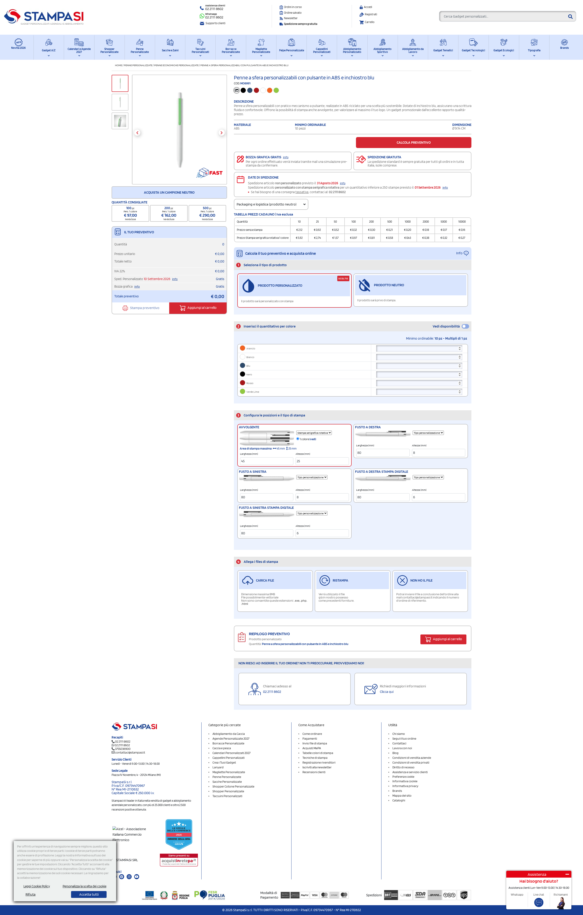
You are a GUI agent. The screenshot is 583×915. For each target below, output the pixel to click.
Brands (564, 47)
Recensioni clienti (313, 772)
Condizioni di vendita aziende (411, 757)
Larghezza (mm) (249, 453)
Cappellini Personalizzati (321, 50)
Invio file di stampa (314, 743)
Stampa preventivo (144, 308)
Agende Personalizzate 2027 (230, 738)
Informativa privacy (405, 786)
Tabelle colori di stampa (317, 753)
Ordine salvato (293, 12)
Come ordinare (312, 734)
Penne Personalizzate (140, 50)
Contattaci (399, 743)
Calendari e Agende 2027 (79, 50)
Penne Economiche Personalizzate (176, 65)
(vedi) (312, 439)
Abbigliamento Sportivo (382, 50)
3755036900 (122, 749)
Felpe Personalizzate (291, 50)
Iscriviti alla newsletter (317, 767)
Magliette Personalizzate (261, 50)
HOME (118, 65)
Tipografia (534, 50)
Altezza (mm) (303, 453)
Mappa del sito (402, 795)
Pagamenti (309, 738)
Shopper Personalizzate (109, 50)
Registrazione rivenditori (318, 762)
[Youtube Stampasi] (136, 877)
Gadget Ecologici (504, 50)
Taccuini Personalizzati (200, 50)
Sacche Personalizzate (227, 781)
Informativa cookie (404, 781)
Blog (395, 753)
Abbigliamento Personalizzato (352, 50)
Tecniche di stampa (314, 757)
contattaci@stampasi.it (130, 752)
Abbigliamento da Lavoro (413, 50)
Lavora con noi (402, 748)
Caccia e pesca (221, 748)
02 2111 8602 (214, 9)
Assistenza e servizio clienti (410, 772)
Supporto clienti (215, 23)
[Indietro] (137, 133)
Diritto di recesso (403, 767)
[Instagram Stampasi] (129, 877)
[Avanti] (222, 133)
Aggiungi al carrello (202, 308)
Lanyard (218, 767)
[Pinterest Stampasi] (121, 877)
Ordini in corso (293, 7)
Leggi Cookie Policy (36, 886)
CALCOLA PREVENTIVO (414, 142)
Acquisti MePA (311, 748)
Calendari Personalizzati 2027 (231, 753)
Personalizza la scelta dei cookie (84, 886)
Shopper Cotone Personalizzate (233, 786)
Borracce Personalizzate (231, 50)
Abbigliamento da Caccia (228, 734)
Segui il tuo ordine (404, 738)
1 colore (307, 439)
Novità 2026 (18, 47)
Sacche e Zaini (170, 50)
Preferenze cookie (403, 776)
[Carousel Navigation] (179, 133)
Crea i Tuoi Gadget (224, 762)
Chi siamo (398, 734)
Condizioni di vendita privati (410, 762)
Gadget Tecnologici (473, 50)
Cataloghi (398, 800)
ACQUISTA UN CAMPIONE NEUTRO (169, 192)
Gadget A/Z (49, 50)
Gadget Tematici (443, 50)
